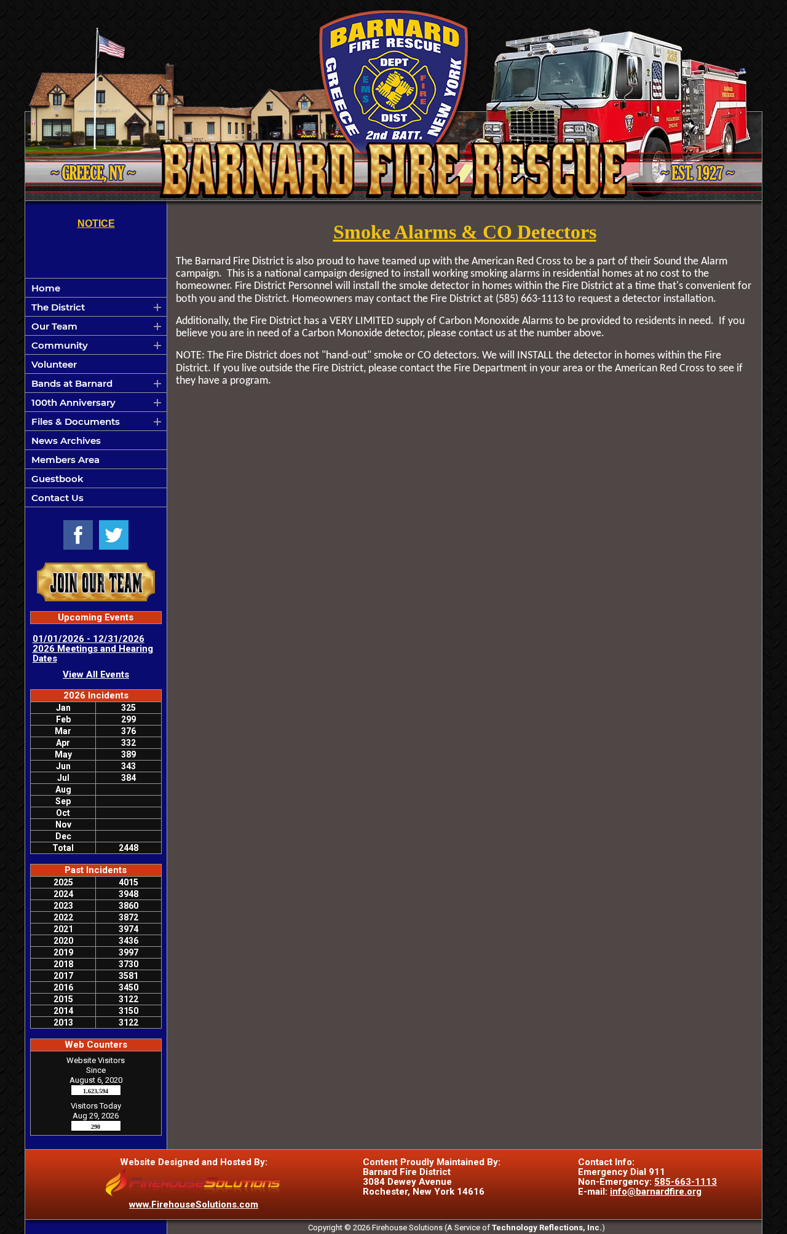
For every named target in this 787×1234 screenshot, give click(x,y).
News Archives (66, 440)
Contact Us (57, 498)
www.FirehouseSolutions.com (193, 1204)
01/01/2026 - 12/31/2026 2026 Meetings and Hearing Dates (93, 648)
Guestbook (57, 479)
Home (45, 288)
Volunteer (54, 364)
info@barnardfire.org (656, 1191)
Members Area (65, 459)
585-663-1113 (685, 1181)
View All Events (96, 674)
